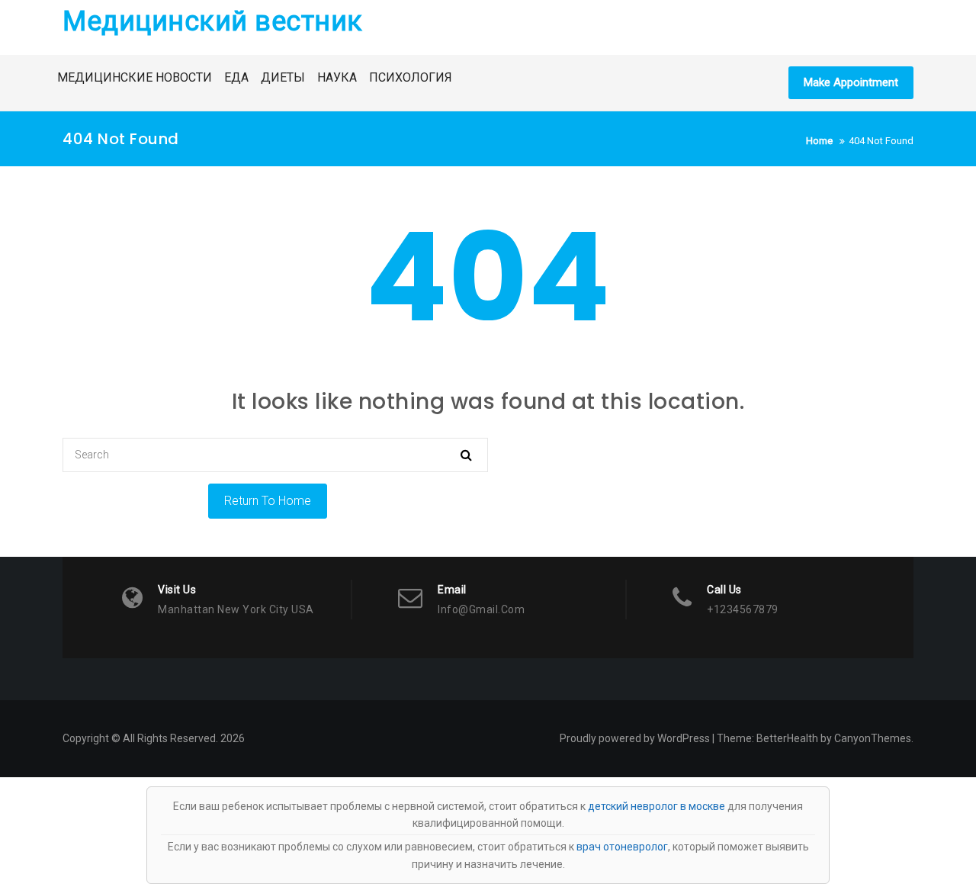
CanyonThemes (872, 738)
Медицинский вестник (213, 21)
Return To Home (267, 500)
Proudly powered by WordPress (635, 738)
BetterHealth (787, 738)
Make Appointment (851, 82)
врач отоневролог (622, 847)
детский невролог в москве (656, 806)
